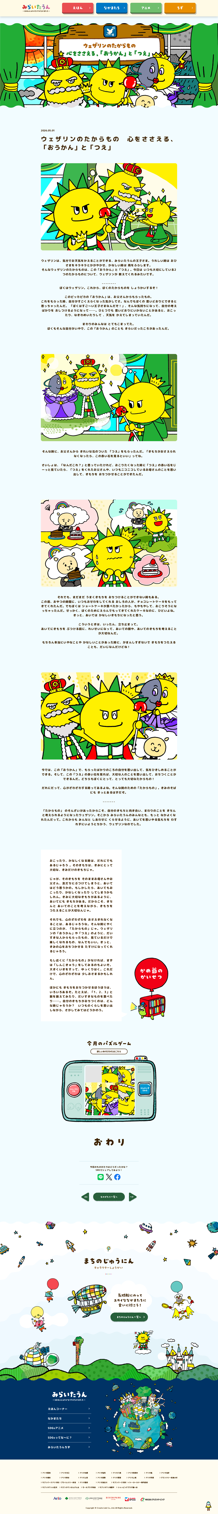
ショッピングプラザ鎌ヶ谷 (128, 1487)
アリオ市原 (150, 1477)
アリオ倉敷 (101, 1477)
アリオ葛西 (84, 1482)
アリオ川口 (65, 1473)
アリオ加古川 (102, 1482)
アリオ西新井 (133, 1473)
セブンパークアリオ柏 (50, 1482)
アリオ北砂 (165, 1473)
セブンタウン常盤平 (107, 1487)
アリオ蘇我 (46, 1473)
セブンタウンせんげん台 (70, 1487)
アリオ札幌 (84, 1473)
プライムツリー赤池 (68, 1482)
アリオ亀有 (101, 1473)
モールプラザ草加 (89, 1487)
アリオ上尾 (132, 1477)
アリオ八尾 (117, 1473)
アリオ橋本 (46, 1477)
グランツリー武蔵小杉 (169, 1477)
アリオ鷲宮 (117, 1477)
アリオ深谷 (65, 1477)
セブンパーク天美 (119, 1482)
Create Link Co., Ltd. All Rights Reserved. (114, 1508)
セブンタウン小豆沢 (49, 1487)
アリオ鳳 (149, 1473)
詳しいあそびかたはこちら (109, 1051)
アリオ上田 (84, 1477)
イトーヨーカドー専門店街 (138, 1482)
